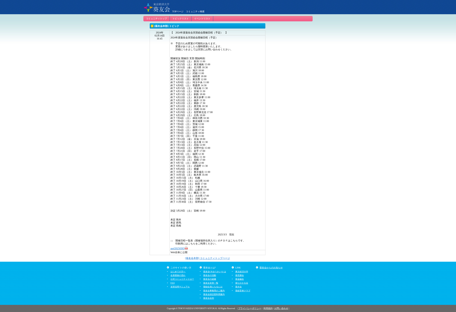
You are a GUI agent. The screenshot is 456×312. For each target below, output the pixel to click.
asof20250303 (177, 248)
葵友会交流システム (156, 7)
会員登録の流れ (177, 275)
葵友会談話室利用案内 (214, 294)
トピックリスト (180, 18)
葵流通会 (239, 275)
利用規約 (268, 308)
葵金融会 (239, 279)
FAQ (172, 283)
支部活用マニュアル (180, 287)
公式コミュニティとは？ (182, 279)
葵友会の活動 (209, 275)
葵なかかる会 (241, 283)
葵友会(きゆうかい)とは (214, 271)
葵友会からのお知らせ (271, 267)
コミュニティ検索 (195, 11)
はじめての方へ (177, 271)
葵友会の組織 (209, 279)
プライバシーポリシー (249, 308)
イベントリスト (202, 18)
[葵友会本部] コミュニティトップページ (207, 258)
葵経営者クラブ (242, 290)
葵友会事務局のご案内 (214, 290)
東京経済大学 (241, 271)
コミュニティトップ (156, 18)
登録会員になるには (212, 287)
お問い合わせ (281, 308)
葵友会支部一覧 (210, 283)
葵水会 (238, 287)
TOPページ (177, 11)
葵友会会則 (208, 298)
